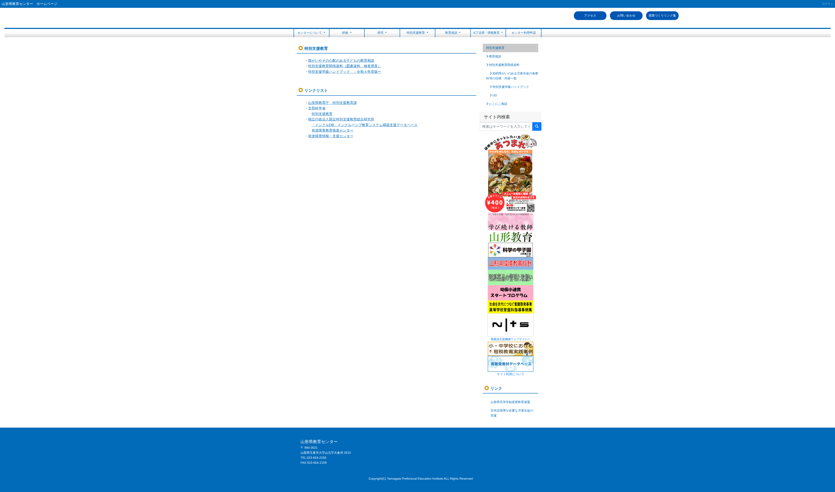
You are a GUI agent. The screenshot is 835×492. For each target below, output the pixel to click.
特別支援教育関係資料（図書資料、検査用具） (344, 66)
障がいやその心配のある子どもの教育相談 (341, 60)
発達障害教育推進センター (332, 130)
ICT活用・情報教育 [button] (487, 32)
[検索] (536, 126)
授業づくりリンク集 (662, 15)
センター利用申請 (523, 32)
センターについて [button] (310, 32)
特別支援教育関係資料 (503, 65)
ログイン (827, 3)
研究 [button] (380, 32)
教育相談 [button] (451, 32)
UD (494, 95)
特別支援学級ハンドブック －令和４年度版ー (344, 72)
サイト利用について (510, 374)
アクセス (590, 15)
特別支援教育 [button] (416, 32)
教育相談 (494, 56)
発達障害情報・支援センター (330, 136)
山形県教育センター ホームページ (29, 4)
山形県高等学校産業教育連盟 (510, 402)
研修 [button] (345, 32)
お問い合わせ (626, 15)
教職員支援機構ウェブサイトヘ (510, 339)
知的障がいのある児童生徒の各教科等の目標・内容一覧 (512, 76)
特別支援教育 (495, 48)
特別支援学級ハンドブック (510, 87)
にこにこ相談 (497, 103)
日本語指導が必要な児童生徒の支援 (512, 413)
